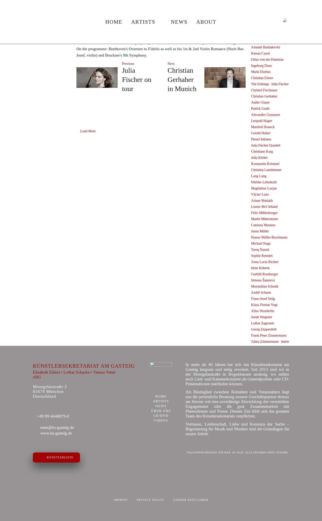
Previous (128, 63)
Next (171, 63)
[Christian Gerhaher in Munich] (225, 77)
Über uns (161, 411)
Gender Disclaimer (190, 500)
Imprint (121, 500)
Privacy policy (151, 500)
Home (113, 22)
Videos (161, 420)
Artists (143, 22)
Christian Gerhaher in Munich (182, 79)
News (179, 22)
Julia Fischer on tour (136, 79)
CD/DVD (161, 415)
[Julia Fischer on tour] (97, 77)
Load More (88, 131)
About (206, 22)
